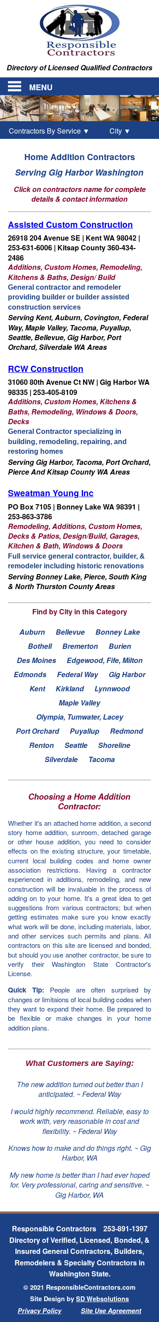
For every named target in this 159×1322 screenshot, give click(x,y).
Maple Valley (79, 702)
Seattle (75, 745)
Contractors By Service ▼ (49, 131)
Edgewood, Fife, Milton (105, 660)
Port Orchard (37, 731)
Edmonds (30, 674)
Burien (120, 646)
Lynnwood (112, 688)
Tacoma (101, 759)
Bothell (40, 646)
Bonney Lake (117, 632)
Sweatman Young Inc (51, 493)
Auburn (32, 632)
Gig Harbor (127, 674)
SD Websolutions (102, 1298)
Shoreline (114, 745)
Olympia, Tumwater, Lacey (79, 717)
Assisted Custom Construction (70, 224)
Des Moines (36, 660)
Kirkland (70, 688)
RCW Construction (45, 368)
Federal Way (77, 674)
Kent (37, 688)
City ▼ (115, 131)
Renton (41, 745)
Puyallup (84, 731)
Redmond (126, 731)
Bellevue (70, 632)
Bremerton (80, 646)
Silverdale (61, 759)
